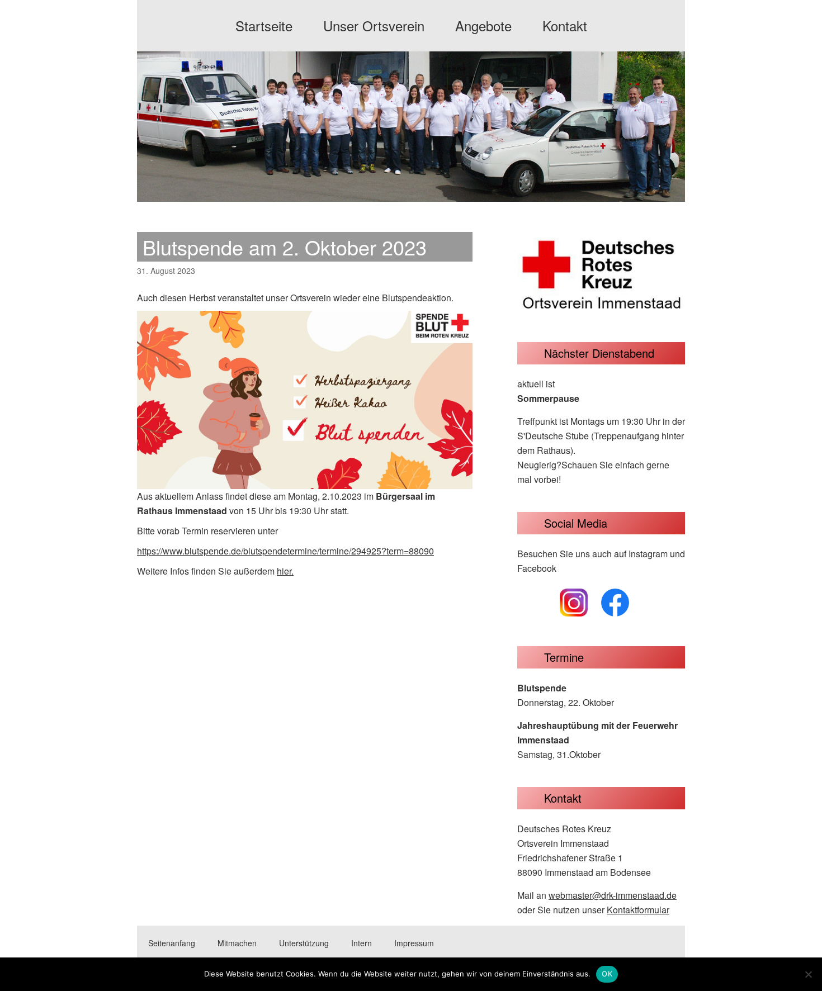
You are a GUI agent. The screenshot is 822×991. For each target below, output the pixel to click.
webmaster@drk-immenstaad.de (613, 895)
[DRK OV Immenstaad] (411, 191)
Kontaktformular (638, 909)
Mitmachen (237, 943)
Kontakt (564, 25)
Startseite (263, 25)
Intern (361, 943)
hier (284, 571)
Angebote (483, 25)
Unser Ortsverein (373, 25)
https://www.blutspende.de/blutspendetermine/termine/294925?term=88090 (285, 550)
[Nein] (808, 974)
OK (607, 973)
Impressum (414, 943)
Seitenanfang (171, 943)
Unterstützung (304, 943)
